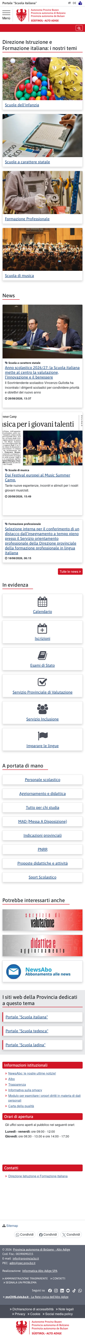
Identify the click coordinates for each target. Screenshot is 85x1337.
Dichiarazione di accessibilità (33, 1309)
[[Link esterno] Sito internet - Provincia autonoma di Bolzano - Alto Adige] (41, 15)
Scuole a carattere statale (27, 162)
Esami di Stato (42, 665)
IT (69, 3)
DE (74, 3)
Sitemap (12, 1225)
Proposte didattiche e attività (42, 863)
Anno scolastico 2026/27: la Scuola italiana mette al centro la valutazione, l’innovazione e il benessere (42, 372)
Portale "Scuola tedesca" (27, 1031)
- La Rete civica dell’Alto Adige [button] (36, 1297)
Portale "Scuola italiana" (27, 1017)
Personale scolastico (42, 779)
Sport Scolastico (42, 877)
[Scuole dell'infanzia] (42, 78)
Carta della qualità (21, 1106)
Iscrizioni (42, 638)
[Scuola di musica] (42, 249)
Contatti (58, 1278)
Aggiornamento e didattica (42, 793)
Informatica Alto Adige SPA (39, 1270)
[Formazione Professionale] (42, 192)
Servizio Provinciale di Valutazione (43, 692)
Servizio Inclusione (42, 719)
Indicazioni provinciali (43, 835)
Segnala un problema (21, 1282)
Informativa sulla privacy (25, 1090)
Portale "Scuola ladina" (25, 1044)
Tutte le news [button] (69, 571)
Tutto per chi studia (42, 807)
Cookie (34, 1314)
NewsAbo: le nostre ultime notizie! (32, 1073)
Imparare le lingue (42, 745)
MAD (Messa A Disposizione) (42, 821)
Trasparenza (17, 1084)
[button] (49, 1290)
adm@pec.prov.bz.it (22, 1263)
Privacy (19, 1314)
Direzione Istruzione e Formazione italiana (38, 1176)
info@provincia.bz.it (26, 1258)
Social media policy (58, 1314)
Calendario (42, 611)
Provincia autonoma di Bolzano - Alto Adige (41, 1249)
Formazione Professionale (27, 218)
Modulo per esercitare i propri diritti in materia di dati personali (44, 1098)
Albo (11, 1079)
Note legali (66, 1309)
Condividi (26, 1234)
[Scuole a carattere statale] (42, 135)
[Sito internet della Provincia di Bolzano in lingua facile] (80, 3)
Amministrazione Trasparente (26, 1278)
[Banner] (42, 920)
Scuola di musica (19, 275)
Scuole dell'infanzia (22, 105)
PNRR (42, 849)
